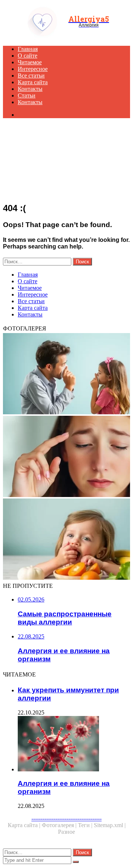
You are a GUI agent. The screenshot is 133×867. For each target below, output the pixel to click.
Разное (66, 832)
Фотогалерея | (60, 825)
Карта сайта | (25, 825)
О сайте (27, 55)
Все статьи (31, 75)
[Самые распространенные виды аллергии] (66, 457)
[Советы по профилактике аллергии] (66, 374)
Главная (28, 49)
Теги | (86, 825)
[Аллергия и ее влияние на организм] (74, 744)
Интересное (33, 69)
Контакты (30, 89)
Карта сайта (33, 82)
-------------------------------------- (66, 818)
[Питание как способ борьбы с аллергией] (66, 539)
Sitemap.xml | (110, 825)
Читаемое (30, 62)
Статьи (26, 95)
